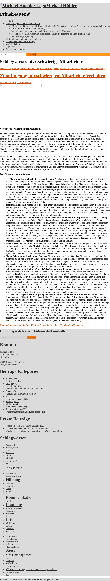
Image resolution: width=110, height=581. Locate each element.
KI (7, 396)
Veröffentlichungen (14, 44)
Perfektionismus (11, 536)
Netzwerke (9, 534)
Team (7, 558)
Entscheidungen (11, 473)
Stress (10, 550)
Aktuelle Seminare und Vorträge (20, 41)
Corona (11, 464)
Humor (8, 489)
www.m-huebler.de (32, 579)
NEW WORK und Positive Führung (28, 28)
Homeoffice (10, 486)
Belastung (10, 450)
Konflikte (35, 325)
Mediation (64, 68)
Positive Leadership (12, 541)
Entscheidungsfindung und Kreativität (23, 388)
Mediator (9, 526)
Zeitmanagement (13, 572)
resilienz (9, 544)
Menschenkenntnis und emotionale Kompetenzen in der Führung (40, 31)
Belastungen (10, 453)
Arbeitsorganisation (12, 448)
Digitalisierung (14, 467)
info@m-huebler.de (8, 364)
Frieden (9, 391)
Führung (13, 479)
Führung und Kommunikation (25, 68)
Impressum (11, 46)
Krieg (8, 516)
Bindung (4, 325)
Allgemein (10, 381)
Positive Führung (11, 539)
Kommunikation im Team (19, 325)
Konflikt (9, 501)
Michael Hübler (61, 5)
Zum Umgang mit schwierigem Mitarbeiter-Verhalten (52, 75)
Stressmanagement (78, 68)
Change (9, 383)
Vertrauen (10, 560)
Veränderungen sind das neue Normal (23, 23)
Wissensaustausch (13, 566)
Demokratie (5, 68)
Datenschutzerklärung (15, 49)
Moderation (10, 529)
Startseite (10, 21)
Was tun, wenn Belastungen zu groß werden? (26, 431)
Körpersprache (12, 401)
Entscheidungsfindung (13, 476)
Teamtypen (78, 325)
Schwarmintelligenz (12, 547)
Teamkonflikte (66, 325)
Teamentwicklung (96, 68)
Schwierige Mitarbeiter (50, 325)
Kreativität (10, 513)
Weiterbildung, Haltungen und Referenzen (25, 39)
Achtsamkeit (10, 445)
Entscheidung (10, 471)
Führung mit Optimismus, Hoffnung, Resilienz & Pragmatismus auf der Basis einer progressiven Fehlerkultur (60, 26)
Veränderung (12, 563)
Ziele (7, 575)
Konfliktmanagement (49, 68)
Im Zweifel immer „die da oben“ (20, 428)
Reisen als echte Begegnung (18, 426)
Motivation (10, 531)
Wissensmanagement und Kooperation (23, 412)
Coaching (11, 460)
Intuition (8, 491)
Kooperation (10, 511)
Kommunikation (20, 497)
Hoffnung (10, 483)
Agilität (9, 378)
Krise (10, 519)
